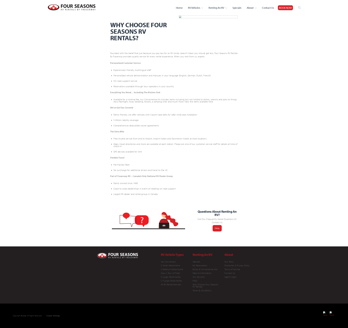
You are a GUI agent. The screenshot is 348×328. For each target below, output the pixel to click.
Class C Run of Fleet (170, 273)
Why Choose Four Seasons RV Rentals (205, 285)
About (250, 7)
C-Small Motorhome (170, 265)
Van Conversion (168, 261)
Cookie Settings (53, 316)
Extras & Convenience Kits (205, 269)
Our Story (229, 261)
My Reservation (200, 265)
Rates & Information (202, 273)
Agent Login (230, 277)
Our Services (199, 277)
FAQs (217, 228)
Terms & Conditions (202, 290)
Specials (236, 7)
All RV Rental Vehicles (171, 284)
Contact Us (268, 7)
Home (179, 7)
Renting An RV (216, 7)
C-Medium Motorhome (172, 269)
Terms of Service (232, 269)
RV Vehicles (194, 7)
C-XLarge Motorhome (171, 280)
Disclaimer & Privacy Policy (237, 265)
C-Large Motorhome (171, 277)
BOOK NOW (285, 7)
